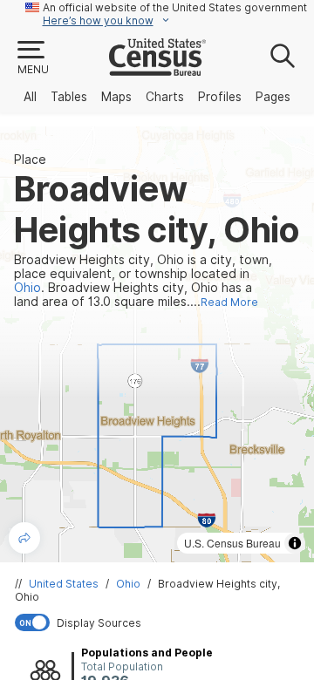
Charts (165, 97)
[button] (32, 58)
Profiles (220, 97)
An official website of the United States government (175, 7)
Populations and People (147, 652)
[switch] (160, 622)
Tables (69, 97)
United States (64, 583)
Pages (273, 97)
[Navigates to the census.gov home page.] (157, 69)
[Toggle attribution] (294, 543)
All (30, 97)
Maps (116, 97)
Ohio (128, 583)
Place (30, 160)
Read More (229, 302)
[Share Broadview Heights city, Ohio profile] (24, 538)
